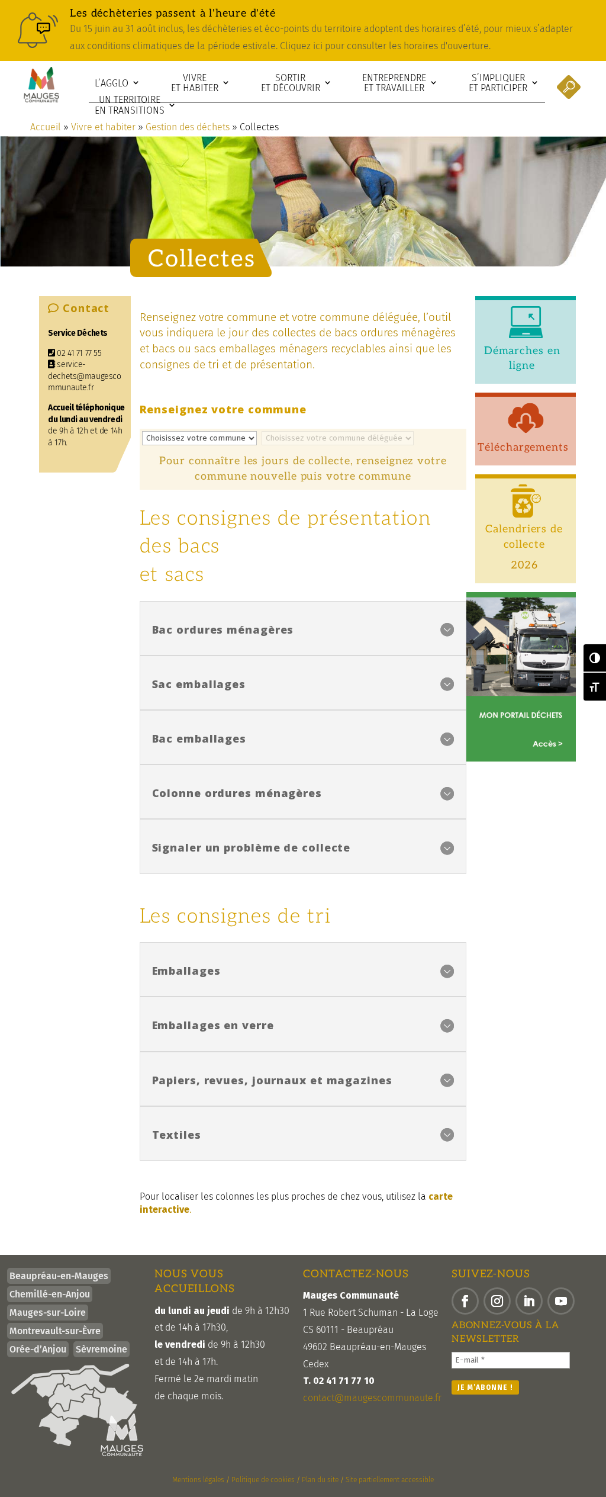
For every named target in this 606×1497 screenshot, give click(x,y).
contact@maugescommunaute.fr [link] (372, 1397)
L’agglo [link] (111, 83)
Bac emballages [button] (199, 738)
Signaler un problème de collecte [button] (251, 847)
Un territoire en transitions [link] (130, 105)
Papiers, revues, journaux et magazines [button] (272, 1080)
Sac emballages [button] (199, 684)
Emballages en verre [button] (213, 1025)
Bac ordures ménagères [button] (223, 629)
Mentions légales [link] (198, 1480)
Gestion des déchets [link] (188, 127)
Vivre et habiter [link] (194, 83)
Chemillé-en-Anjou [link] (49, 1294)
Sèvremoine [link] (101, 1349)
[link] (303, 30)
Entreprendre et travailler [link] (394, 83)
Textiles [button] (176, 1134)
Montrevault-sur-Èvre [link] (55, 1331)
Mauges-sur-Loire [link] (47, 1312)
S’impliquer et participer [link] (498, 83)
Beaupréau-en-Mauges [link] (58, 1275)
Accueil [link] (45, 127)
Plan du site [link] (320, 1480)
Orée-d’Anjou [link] (37, 1349)
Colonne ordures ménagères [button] (237, 793)
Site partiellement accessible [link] (390, 1480)
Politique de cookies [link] (263, 1480)
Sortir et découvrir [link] (290, 83)
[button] (465, 1301)
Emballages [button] (186, 970)
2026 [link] (524, 565)
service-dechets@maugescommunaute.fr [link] (84, 376)
